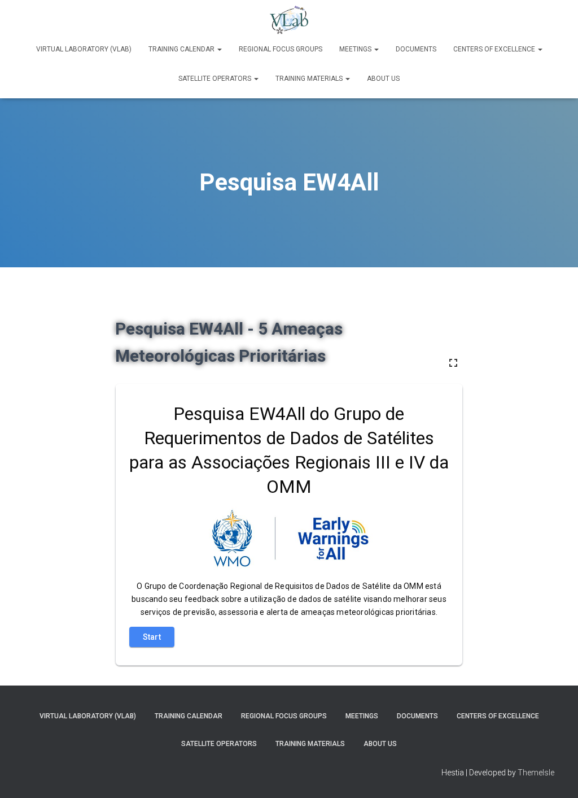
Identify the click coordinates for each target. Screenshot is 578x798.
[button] (219, 49)
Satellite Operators (215, 79)
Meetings (356, 49)
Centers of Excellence (495, 49)
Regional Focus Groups (280, 49)
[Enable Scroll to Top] (555, 775)
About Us (383, 79)
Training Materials (309, 79)
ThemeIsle (536, 772)
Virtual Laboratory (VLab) (84, 49)
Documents (416, 49)
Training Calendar (182, 49)
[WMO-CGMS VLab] (289, 20)
